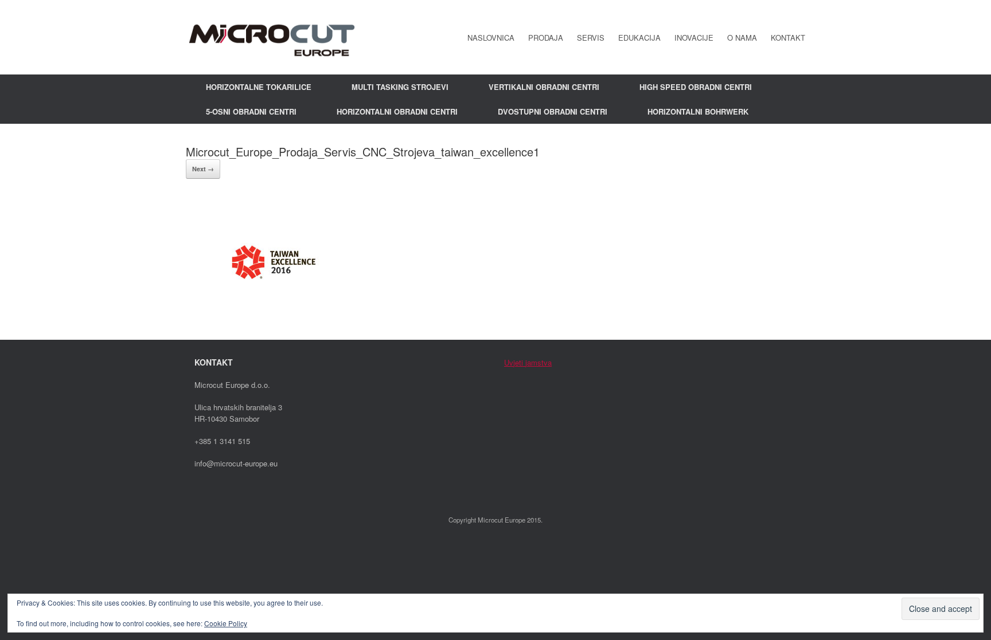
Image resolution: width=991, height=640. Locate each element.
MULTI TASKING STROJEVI (400, 86)
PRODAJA (545, 37)
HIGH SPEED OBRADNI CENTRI (695, 86)
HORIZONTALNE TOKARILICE (258, 86)
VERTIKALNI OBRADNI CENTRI (544, 86)
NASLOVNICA (490, 37)
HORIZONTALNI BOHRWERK (697, 111)
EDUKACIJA (639, 37)
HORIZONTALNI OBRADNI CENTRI (397, 111)
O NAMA (742, 37)
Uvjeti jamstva (528, 362)
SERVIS (590, 37)
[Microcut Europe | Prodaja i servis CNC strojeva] (272, 37)
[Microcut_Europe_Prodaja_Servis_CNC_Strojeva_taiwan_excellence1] (272, 313)
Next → (203, 168)
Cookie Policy (225, 623)
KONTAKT (788, 37)
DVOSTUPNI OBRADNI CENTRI (552, 111)
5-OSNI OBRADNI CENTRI (251, 111)
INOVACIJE (693, 37)
